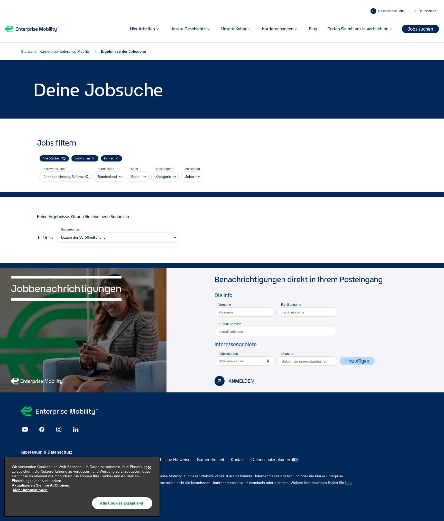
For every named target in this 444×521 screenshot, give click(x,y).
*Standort (287, 354)
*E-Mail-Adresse (229, 324)
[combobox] (109, 177)
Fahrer (109, 158)
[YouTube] (25, 429)
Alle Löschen (51, 158)
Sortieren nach (71, 229)
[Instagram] (58, 429)
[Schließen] (149, 467)
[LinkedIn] (75, 429)
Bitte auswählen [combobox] (231, 361)
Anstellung (192, 169)
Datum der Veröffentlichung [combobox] (83, 237)
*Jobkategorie (228, 354)
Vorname (224, 305)
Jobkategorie (164, 169)
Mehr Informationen (30, 490)
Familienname (291, 305)
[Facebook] (42, 429)
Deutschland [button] (427, 11)
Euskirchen (82, 158)
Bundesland (105, 169)
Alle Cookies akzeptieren (122, 503)
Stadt (134, 169)
